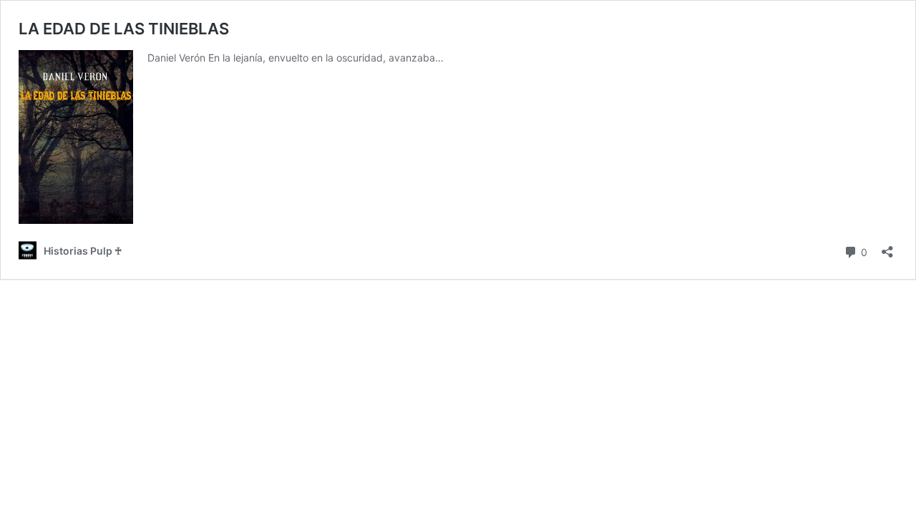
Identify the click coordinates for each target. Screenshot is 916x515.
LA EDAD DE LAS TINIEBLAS (124, 28)
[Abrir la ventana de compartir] (887, 247)
